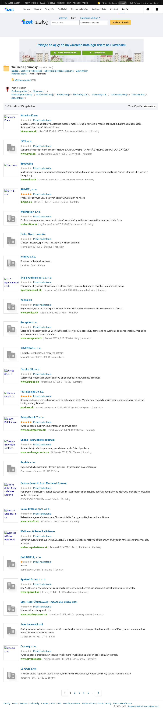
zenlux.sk (26, 300)
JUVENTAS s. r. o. (31, 348)
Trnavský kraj (138, 94)
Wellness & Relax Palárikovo (38, 531)
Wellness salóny (23, 80)
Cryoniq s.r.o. (28, 646)
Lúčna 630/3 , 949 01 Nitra (53, 312)
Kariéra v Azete (89, 703)
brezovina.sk (28, 179)
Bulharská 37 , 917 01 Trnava (65, 452)
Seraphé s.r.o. (29, 322)
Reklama (23, 703)
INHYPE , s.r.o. (29, 189)
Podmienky (34, 703)
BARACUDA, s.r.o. (31, 557)
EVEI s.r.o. (26, 141)
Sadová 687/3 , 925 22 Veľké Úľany (62, 338)
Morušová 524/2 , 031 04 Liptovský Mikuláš (71, 614)
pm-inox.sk (27, 407)
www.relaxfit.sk (30, 521)
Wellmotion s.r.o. (31, 211)
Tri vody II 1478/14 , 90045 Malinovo (59, 592)
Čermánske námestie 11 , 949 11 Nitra (40, 471)
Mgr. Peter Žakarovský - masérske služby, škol (49, 601)
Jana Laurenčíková (32, 624)
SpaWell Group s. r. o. (33, 579)
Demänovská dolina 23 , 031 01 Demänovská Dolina (69, 290)
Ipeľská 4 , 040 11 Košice (33, 265)
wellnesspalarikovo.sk (34, 547)
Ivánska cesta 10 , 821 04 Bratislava (66, 430)
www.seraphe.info (31, 338)
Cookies (44, 703)
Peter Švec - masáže (33, 234)
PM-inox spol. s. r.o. (32, 391)
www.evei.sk (28, 153)
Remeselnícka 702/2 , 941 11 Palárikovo (70, 547)
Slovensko (38, 91)
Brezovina (27, 163)
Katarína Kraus (29, 115)
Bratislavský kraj (44, 94)
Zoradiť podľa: (135, 106)
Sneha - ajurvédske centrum (38, 439)
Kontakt (104, 703)
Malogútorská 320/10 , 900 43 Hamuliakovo (42, 357)
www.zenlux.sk (29, 312)
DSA (59, 703)
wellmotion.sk (29, 224)
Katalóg (7, 703)
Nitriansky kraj (80, 94)
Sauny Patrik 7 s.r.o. (32, 417)
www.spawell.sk (30, 592)
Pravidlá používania (71, 703)
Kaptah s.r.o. (28, 462)
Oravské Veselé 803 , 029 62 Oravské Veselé (61, 179)
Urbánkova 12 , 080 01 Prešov (56, 382)
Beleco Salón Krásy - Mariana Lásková (44, 483)
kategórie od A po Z (90, 18)
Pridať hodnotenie (42, 120)
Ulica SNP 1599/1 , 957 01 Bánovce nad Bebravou (63, 131)
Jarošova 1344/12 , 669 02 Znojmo (38, 678)
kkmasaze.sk (28, 131)
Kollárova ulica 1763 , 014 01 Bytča (38, 636)
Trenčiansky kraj (119, 94)
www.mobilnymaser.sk (34, 614)
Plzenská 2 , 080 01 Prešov (54, 521)
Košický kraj (63, 94)
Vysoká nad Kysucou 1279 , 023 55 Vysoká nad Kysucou (63, 407)
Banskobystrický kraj (21, 94)
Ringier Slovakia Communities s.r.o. (143, 706)
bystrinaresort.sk (31, 290)
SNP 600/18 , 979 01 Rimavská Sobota (40, 499)
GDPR (52, 703)
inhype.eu (26, 201)
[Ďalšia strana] (98, 693)
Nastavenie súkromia (122, 703)
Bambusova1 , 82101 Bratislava (36, 569)
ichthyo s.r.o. (28, 256)
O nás (15, 703)
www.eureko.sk (30, 381)
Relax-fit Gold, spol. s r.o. (35, 509)
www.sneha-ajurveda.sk (35, 452)
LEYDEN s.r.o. (28, 668)
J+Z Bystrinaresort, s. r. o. (36, 277)
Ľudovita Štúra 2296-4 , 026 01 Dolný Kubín (59, 154)
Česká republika (19, 91)
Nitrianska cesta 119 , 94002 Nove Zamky (64, 659)
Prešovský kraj (99, 94)
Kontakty (95, 131)
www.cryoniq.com (31, 658)
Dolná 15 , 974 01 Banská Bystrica (51, 202)
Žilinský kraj (17, 98)
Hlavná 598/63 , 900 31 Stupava (36, 247)
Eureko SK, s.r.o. (30, 369)
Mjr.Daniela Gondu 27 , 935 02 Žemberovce (61, 224)
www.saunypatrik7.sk (33, 429)
